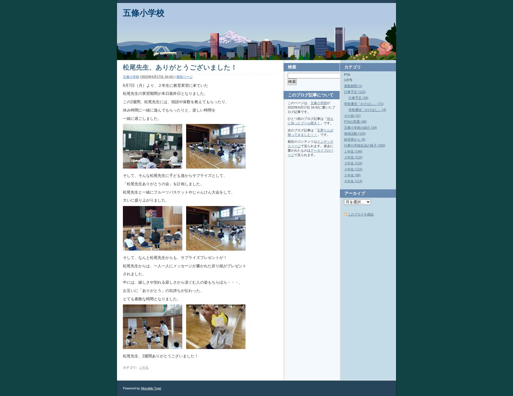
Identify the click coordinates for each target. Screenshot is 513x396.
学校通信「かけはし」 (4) (367, 109)
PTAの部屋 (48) (355, 121)
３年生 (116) (353, 163)
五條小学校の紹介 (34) (360, 127)
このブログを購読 (361, 214)
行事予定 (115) (355, 92)
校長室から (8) (354, 139)
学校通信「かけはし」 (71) (364, 104)
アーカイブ (354, 193)
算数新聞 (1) (353, 86)
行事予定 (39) (358, 98)
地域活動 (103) (355, 133)
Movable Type (151, 388)
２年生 (144, 367)
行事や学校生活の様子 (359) (364, 145)
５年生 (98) (352, 175)
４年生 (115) (353, 169)
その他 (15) (352, 115)
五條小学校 (143, 13)
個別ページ (184, 76)
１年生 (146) (353, 151)
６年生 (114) (353, 181)
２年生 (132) (353, 157)
